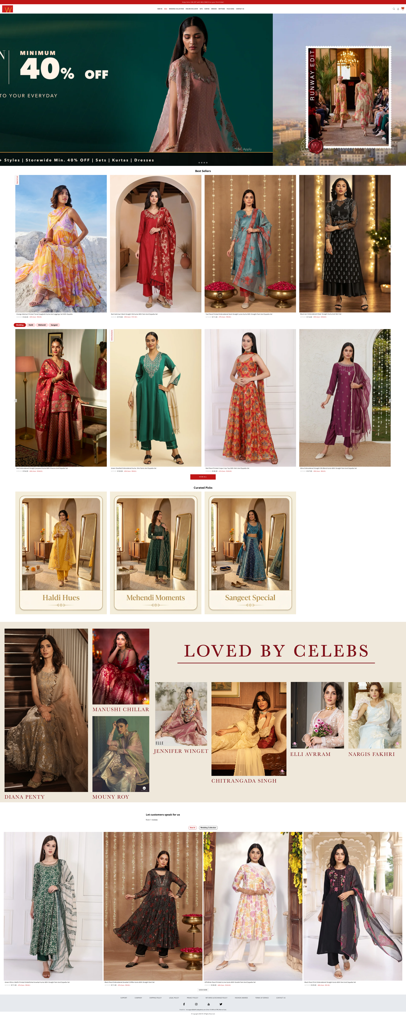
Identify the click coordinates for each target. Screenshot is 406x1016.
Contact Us (280, 998)
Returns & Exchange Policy (216, 998)
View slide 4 (207, 162)
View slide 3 (204, 162)
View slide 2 (201, 162)
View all (203, 477)
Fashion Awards (241, 998)
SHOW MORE (203, 990)
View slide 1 (199, 162)
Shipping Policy (156, 998)
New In (192, 828)
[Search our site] (394, 9)
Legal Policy (174, 998)
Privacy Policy (192, 998)
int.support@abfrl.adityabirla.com (196, 1009)
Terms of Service (262, 998)
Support (124, 998)
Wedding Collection (208, 828)
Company (138, 998)
